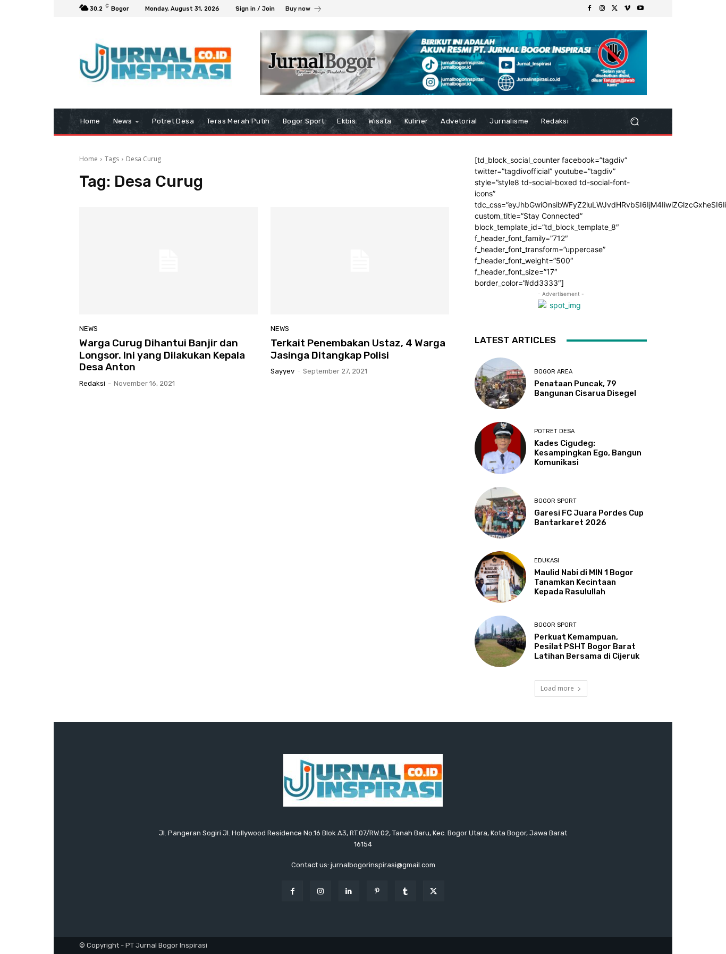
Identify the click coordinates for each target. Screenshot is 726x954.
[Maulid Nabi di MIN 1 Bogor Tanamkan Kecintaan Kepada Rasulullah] (500, 577)
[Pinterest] (377, 891)
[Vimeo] (627, 8)
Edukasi (546, 560)
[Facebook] (589, 8)
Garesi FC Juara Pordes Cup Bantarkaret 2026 (589, 517)
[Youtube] (640, 8)
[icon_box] (303, 9)
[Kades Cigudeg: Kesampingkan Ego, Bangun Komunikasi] (500, 448)
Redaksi (92, 383)
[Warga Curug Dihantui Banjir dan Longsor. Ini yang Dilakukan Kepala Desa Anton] (168, 260)
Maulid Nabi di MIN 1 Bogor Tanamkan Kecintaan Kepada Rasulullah (584, 582)
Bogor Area (553, 372)
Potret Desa (554, 431)
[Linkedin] (349, 891)
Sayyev (282, 371)
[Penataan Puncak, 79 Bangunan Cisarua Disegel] (500, 383)
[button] (634, 121)
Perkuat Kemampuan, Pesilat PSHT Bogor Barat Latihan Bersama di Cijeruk (586, 646)
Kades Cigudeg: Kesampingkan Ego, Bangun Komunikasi (587, 452)
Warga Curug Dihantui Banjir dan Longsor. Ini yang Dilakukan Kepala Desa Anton (162, 355)
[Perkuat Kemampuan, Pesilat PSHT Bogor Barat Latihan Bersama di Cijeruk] (500, 641)
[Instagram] (602, 8)
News (88, 328)
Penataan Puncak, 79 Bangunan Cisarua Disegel (585, 388)
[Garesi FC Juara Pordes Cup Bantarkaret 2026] (500, 512)
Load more (557, 688)
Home (88, 158)
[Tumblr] (405, 891)
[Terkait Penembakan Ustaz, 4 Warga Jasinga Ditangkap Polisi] (360, 260)
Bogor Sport (555, 501)
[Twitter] (615, 8)
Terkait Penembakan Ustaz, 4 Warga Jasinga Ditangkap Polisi (358, 349)
